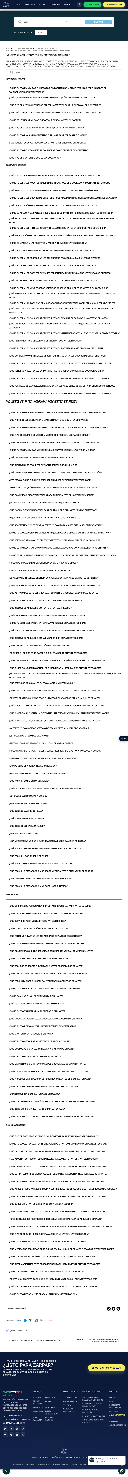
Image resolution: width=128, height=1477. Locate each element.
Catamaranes (70, 1401)
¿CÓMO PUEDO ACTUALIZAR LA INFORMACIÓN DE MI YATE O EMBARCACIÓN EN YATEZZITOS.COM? (96, 1341)
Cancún (37, 1397)
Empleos (113, 1421)
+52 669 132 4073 (14, 1416)
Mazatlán (38, 1407)
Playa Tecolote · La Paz (93, 1416)
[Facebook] (11, 1428)
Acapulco (50, 1407)
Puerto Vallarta (37, 1402)
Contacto (54, 4)
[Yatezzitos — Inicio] (6, 4)
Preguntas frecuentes (22, 49)
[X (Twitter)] (17, 1428)
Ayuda (67, 4)
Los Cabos (50, 1397)
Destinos (30, 4)
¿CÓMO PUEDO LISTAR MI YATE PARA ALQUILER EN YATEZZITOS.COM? (35, 1341)
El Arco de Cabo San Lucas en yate (92, 1405)
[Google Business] (23, 1434)
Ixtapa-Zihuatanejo (51, 1412)
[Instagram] (5, 1428)
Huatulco (38, 1411)
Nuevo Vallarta (37, 1418)
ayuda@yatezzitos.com (18, 1419)
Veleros (67, 1405)
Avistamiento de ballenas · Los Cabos (92, 1398)
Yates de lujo (70, 1397)
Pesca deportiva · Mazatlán (91, 1411)
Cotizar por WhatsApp (108, 1368)
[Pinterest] (11, 1434)
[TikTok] (23, 1428)
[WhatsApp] (17, 1434)
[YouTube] (5, 1434)
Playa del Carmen (50, 1418)
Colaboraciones (117, 1425)
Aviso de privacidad (81, 1465)
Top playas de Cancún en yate (93, 1421)
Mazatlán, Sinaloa (15, 1423)
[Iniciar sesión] (79, 4)
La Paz (48, 1401)
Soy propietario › (117, 1416)
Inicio (19, 4)
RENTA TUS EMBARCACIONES (46, 49)
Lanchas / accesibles (68, 1410)
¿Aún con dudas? (19, 1330)
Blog (42, 4)
